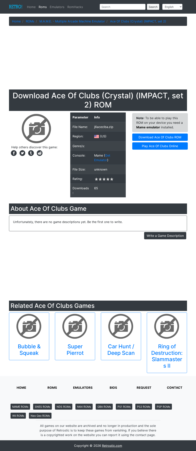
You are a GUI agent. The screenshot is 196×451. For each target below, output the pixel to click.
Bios (113, 388)
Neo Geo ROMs (40, 415)
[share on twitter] (22, 153)
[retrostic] (15, 7)
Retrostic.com (112, 446)
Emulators (57, 7)
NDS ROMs (64, 406)
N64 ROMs (84, 406)
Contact (174, 388)
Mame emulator (148, 127)
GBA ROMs (104, 406)
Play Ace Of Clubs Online (160, 146)
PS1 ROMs (124, 406)
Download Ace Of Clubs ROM (160, 137)
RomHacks (75, 7)
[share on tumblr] (30, 153)
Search (153, 6)
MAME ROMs (20, 406)
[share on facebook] (13, 153)
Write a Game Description (165, 236)
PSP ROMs (163, 406)
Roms (43, 7)
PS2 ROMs (143, 406)
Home (32, 7)
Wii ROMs (18, 415)
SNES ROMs (42, 406)
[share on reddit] (38, 153)
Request (144, 388)
